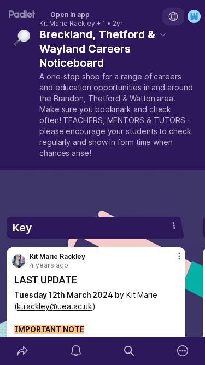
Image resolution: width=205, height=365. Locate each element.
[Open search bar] (129, 351)
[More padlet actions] (182, 351)
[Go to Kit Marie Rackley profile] (18, 261)
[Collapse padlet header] (163, 34)
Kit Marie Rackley (67, 23)
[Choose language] (173, 16)
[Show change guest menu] (194, 16)
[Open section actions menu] (173, 225)
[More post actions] (172, 260)
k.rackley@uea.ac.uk (54, 306)
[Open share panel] (22, 351)
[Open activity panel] (76, 351)
